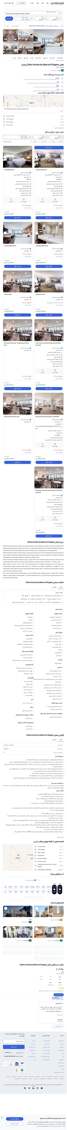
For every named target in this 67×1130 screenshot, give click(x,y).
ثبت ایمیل (14, 1047)
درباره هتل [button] (45, 58)
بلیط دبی (43, 1076)
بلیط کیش (8, 1076)
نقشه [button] (61, 111)
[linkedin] (33, 1088)
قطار (38, 3)
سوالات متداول (46, 1050)
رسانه (34, 1059)
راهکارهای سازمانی (45, 1059)
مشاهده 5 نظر (59, 1026)
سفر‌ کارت (33, 1053)
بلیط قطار (62, 1047)
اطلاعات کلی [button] (60, 58)
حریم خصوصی (61, 1126)
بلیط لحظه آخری (42, 1078)
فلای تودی (6, 1084)
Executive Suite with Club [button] (11, 417)
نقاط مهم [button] (26, 58)
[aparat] (25, 1088)
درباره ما (33, 1041)
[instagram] (37, 1088)
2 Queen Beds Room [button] (10, 246)
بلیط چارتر (62, 1076)
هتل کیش (14, 1076)
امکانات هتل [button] (38, 58)
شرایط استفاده (53, 1126)
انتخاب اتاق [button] (52, 58)
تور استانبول (25, 1078)
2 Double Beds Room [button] (42, 246)
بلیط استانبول (49, 1076)
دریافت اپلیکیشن (31, 1056)
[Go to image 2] (18, 915)
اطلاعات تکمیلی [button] (45, 1035)
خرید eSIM (61, 1066)
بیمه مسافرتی (61, 1063)
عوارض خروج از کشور (45, 1056)
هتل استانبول (31, 1076)
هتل (42, 3)
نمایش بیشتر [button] (60, 837)
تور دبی (30, 1078)
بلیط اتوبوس (61, 1050)
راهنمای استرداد (46, 1041)
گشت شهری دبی (18, 1078)
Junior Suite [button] (8, 294)
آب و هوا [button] (20, 58)
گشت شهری (61, 1059)
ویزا (63, 1053)
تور (63, 1056)
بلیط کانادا (56, 1078)
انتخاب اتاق (49, 218)
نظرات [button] (14, 58)
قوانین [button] (31, 58)
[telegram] (29, 1088)
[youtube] (42, 1088)
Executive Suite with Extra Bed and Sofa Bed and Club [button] (49, 491)
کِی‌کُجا (63, 1069)
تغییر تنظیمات (15, 1124)
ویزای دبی (36, 1078)
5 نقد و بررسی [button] (54, 70)
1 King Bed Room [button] (9, 170)
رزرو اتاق (17, 315)
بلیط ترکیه (61, 1078)
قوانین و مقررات (46, 1047)
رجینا (30, 919)
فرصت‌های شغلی (32, 1047)
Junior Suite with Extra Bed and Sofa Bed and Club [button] (48, 344)
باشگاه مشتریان (46, 1053)
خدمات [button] (62, 1035)
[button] (31, 3)
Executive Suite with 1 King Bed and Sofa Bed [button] (16, 344)
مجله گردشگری (32, 1050)
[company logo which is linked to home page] (57, 3)
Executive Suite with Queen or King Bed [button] (47, 417)
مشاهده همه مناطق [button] (59, 128)
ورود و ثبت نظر (58, 995)
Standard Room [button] (40, 294)
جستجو (9, 18)
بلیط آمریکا (49, 1078)
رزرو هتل (56, 26)
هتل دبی (25, 1076)
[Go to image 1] (19, 915)
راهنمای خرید (46, 1044)
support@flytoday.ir (10, 1056)
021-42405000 (8, 1053)
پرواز (47, 3)
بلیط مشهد (38, 1076)
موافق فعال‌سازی (14, 1119)
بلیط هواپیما (61, 1041)
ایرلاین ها (56, 1076)
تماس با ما (33, 1044)
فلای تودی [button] (33, 1035)
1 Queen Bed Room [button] (41, 170)
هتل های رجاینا (49, 26)
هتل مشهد (20, 1076)
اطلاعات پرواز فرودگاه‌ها (59, 1072)
